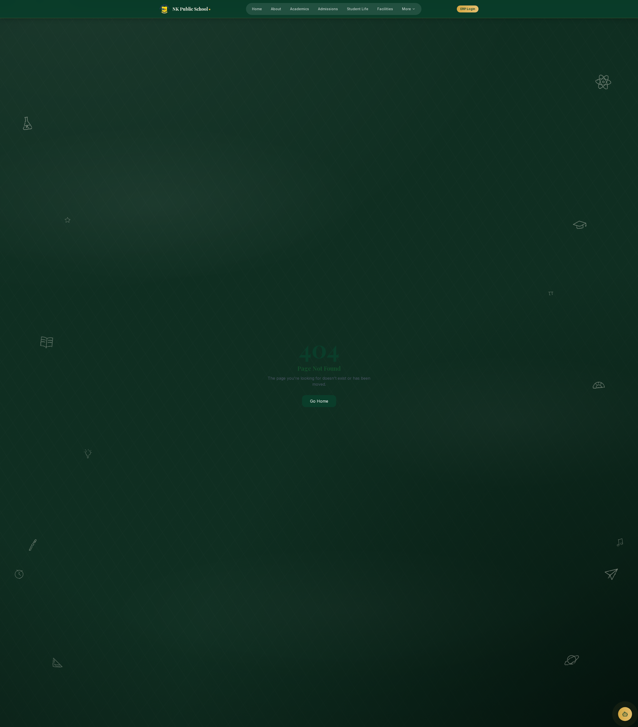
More (406, 9)
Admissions (328, 9)
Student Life (357, 9)
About (276, 9)
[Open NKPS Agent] (625, 714)
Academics (299, 9)
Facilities (385, 9)
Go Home (319, 401)
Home (257, 9)
